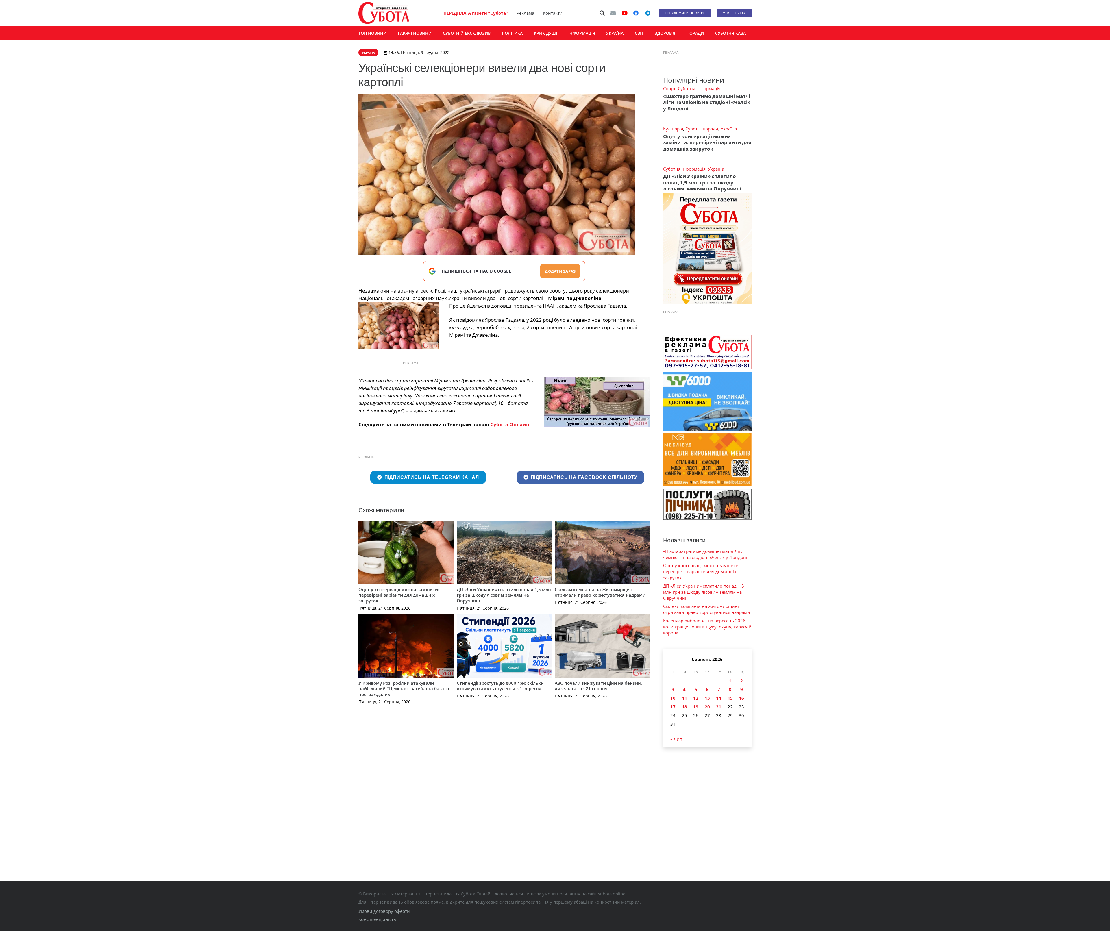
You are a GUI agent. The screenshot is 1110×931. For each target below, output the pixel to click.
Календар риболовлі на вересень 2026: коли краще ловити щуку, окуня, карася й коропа (707, 627)
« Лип (676, 739)
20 (707, 707)
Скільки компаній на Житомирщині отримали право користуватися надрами (600, 592)
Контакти (553, 13)
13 (707, 698)
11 (684, 698)
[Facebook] (636, 13)
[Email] (613, 13)
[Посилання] (383, 13)
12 (695, 698)
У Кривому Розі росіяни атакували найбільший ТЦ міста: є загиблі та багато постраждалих (403, 688)
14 (718, 698)
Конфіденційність (377, 919)
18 (684, 707)
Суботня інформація (699, 88)
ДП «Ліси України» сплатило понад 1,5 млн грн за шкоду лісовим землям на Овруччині (504, 595)
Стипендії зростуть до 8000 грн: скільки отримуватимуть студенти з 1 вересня (500, 686)
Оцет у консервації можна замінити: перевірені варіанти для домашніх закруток (398, 595)
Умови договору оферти (384, 911)
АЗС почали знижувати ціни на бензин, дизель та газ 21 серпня (598, 686)
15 (730, 698)
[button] (602, 13)
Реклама (525, 13)
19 (695, 707)
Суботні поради (701, 129)
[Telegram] (647, 13)
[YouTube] (624, 13)
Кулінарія (673, 129)
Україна (729, 129)
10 (673, 698)
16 (741, 698)
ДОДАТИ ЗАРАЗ (560, 271)
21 (718, 707)
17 (673, 707)
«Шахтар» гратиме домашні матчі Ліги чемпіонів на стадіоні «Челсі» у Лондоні (706, 102)
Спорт (669, 88)
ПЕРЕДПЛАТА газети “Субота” (475, 13)
